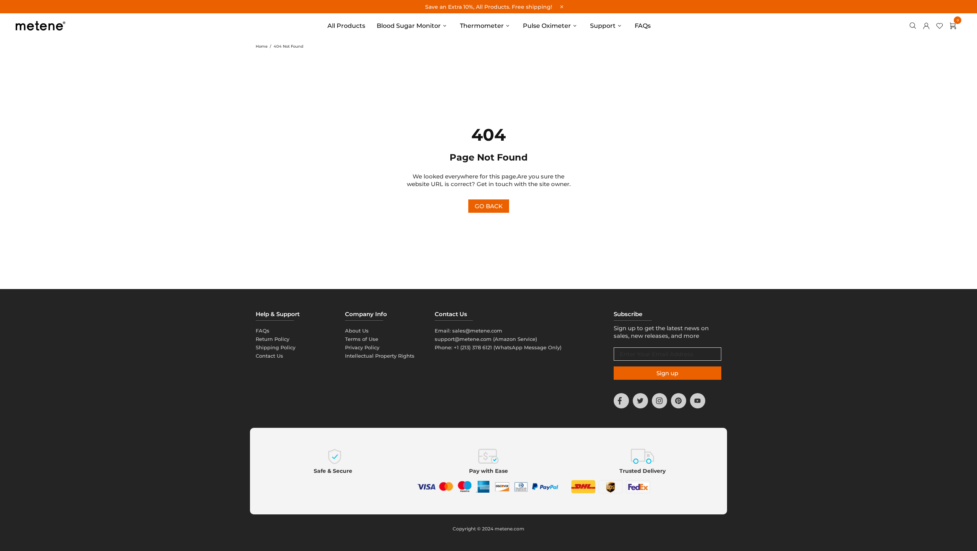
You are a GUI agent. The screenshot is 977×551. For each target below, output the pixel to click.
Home (262, 46)
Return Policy (272, 339)
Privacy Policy (362, 347)
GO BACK (489, 206)
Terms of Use (361, 339)
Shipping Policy (275, 347)
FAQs (262, 331)
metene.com (509, 529)
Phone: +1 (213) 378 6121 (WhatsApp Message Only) (498, 347)
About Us (357, 331)
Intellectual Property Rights (379, 356)
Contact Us (269, 356)
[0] (955, 26)
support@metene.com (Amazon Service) (486, 339)
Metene (40, 26)
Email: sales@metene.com (468, 331)
